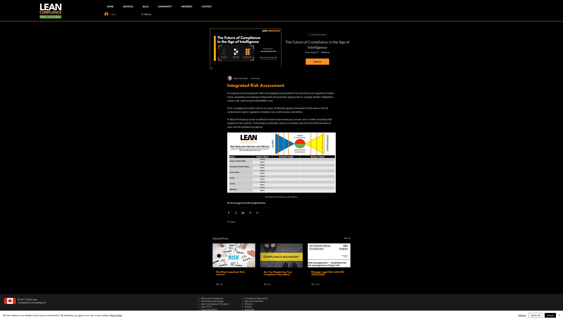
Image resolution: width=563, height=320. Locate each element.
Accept (550, 315)
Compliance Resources (256, 298)
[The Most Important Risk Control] (234, 255)
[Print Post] (257, 212)
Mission (249, 303)
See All (347, 238)
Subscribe (249, 309)
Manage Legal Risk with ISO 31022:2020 (327, 273)
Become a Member (254, 301)
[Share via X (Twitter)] (235, 212)
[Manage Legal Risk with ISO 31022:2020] (329, 255)
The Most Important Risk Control (230, 273)
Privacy (248, 306)
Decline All (535, 315)
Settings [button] (522, 315)
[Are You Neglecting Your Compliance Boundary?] (281, 255)
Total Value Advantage (212, 301)
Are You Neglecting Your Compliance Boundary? (278, 273)
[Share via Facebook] (228, 212)
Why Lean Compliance (212, 298)
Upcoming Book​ (209, 309)
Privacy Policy (116, 315)
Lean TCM (206, 306)
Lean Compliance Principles (215, 303)
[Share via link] (250, 212)
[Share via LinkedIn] (243, 212)
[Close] (559, 315)
